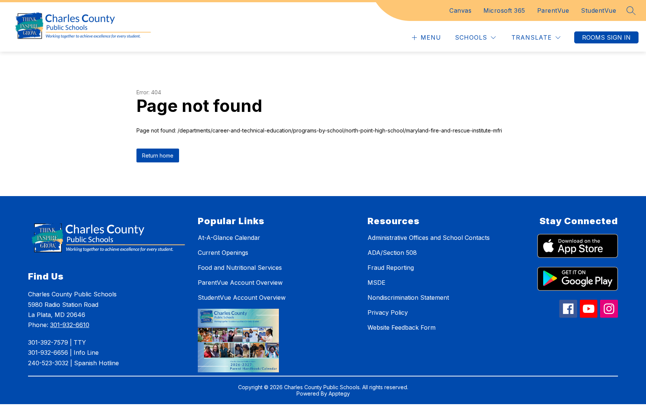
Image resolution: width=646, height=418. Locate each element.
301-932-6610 (69, 325)
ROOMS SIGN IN (606, 37)
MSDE (376, 282)
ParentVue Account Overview (240, 282)
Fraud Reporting (390, 267)
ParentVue (553, 10)
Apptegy (339, 393)
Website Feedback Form (401, 327)
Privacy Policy (387, 312)
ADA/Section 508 (392, 252)
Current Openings (223, 252)
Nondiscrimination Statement (408, 297)
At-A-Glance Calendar (229, 237)
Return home (157, 155)
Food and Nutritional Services (240, 267)
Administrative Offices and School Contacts (428, 237)
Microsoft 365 (504, 10)
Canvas (460, 10)
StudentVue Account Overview (242, 297)
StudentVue (598, 10)
